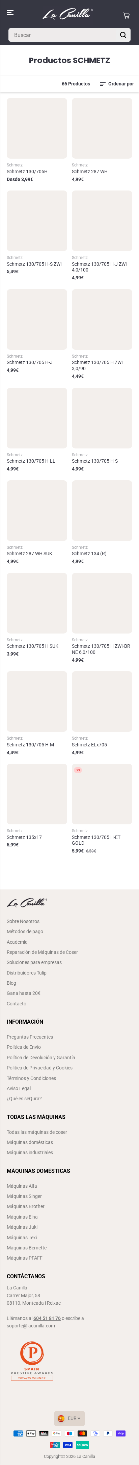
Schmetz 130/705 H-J (30, 362)
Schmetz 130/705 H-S (95, 461)
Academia (17, 942)
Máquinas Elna (22, 1217)
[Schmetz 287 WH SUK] (37, 510)
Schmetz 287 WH (90, 171)
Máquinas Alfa (22, 1186)
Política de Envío (24, 1047)
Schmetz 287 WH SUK (29, 553)
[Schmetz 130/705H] (37, 128)
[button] (11, 12)
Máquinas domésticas (30, 1142)
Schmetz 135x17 (24, 837)
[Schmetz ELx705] (102, 701)
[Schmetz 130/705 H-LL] (37, 418)
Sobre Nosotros (23, 921)
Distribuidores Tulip (27, 973)
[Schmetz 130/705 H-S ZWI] (37, 220)
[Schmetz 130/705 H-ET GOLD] (102, 794)
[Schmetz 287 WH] (102, 128)
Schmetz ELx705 (89, 744)
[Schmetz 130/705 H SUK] (37, 603)
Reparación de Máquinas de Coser (42, 952)
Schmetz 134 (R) (89, 553)
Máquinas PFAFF (25, 1258)
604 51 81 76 (47, 1318)
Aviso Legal (19, 1088)
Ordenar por (120, 83)
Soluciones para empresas (34, 962)
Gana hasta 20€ (23, 993)
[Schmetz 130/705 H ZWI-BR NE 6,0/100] (102, 603)
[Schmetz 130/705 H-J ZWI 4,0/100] (102, 220)
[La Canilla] (68, 15)
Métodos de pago (25, 931)
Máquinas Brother (26, 1206)
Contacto (16, 1003)
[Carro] (126, 15)
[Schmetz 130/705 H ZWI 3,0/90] (102, 319)
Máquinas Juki (22, 1227)
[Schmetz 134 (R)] (102, 510)
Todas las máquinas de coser (37, 1132)
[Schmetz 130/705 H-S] (102, 418)
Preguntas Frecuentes (30, 1037)
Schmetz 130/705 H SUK (32, 646)
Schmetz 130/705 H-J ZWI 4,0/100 (99, 267)
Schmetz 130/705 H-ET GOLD (96, 840)
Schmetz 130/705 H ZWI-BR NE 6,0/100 (101, 649)
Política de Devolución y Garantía (41, 1057)
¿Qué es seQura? (24, 1098)
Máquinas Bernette (27, 1247)
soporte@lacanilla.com (31, 1325)
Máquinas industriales (30, 1152)
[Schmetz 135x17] (37, 794)
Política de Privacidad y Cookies (40, 1067)
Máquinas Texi (22, 1237)
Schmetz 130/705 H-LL (31, 461)
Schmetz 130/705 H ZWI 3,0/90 (97, 365)
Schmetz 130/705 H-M (30, 744)
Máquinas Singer (24, 1196)
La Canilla (86, 1456)
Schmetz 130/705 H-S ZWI (34, 264)
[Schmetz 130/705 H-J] (37, 319)
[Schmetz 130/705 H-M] (37, 701)
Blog (11, 983)
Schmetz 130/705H (27, 171)
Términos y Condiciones (31, 1078)
